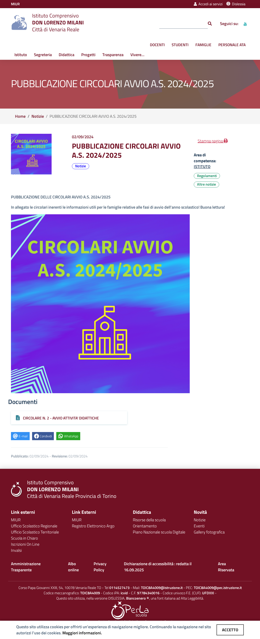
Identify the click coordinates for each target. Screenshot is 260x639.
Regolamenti (207, 176)
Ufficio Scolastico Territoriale (35, 532)
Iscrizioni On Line (25, 544)
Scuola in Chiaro (24, 538)
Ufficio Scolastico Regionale (34, 526)
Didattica (66, 54)
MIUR (16, 520)
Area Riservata (226, 567)
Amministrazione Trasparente (26, 567)
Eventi (199, 526)
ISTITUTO (202, 166)
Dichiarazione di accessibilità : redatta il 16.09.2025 (158, 567)
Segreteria (43, 54)
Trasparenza (113, 54)
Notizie (37, 116)
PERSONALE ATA (232, 45)
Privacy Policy (100, 567)
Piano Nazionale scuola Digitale (159, 532)
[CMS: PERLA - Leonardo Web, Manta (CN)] (130, 610)
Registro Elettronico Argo (93, 526)
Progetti (88, 54)
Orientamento (145, 526)
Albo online (73, 567)
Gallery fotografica (209, 532)
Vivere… (137, 54)
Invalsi (16, 550)
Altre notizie (206, 184)
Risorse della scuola (149, 520)
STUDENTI (180, 45)
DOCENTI (157, 45)
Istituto (20, 54)
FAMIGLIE (203, 45)
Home (20, 116)
